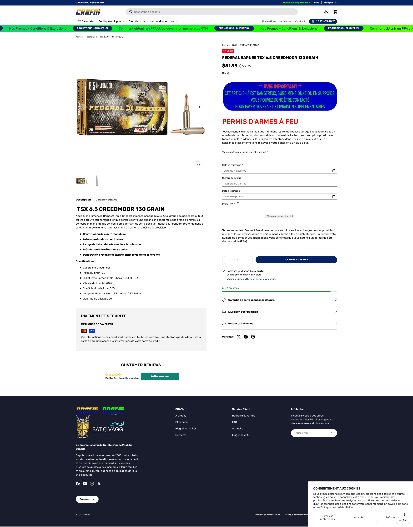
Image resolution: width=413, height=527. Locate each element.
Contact (300, 21)
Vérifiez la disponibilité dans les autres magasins (251, 279)
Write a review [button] (160, 376)
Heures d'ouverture (162, 21)
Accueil (79, 37)
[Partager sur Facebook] (245, 336)
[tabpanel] (141, 253)
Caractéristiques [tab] (106, 199)
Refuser (390, 517)
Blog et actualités (185, 428)
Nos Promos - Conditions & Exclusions (275, 28)
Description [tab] (83, 199)
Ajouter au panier (296, 259)
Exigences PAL (241, 435)
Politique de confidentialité (336, 507)
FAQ (234, 422)
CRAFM (86, 515)
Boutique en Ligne (109, 21)
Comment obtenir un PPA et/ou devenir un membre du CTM (149, 28)
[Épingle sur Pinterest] (253, 336)
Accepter (358, 517)
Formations (269, 21)
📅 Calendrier (86, 21)
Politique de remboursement (298, 515)
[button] (335, 11)
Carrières (180, 435)
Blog (316, 2)
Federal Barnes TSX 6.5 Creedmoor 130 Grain (105, 37)
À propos (285, 21)
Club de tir (135, 21)
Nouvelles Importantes (296, 2)
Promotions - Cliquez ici (78, 28)
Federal (226, 45)
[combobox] (212, 11)
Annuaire (237, 428)
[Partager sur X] (238, 336)
